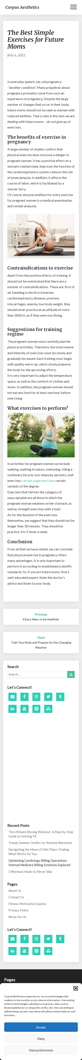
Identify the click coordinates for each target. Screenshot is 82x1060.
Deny (41, 1039)
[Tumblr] (60, 697)
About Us (14, 890)
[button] (76, 988)
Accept (41, 1027)
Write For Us (17, 917)
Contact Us (16, 897)
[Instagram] (36, 697)
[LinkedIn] (12, 709)
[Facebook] (24, 697)
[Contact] (12, 697)
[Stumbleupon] (48, 709)
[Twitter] (48, 697)
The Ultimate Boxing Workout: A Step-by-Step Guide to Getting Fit (40, 834)
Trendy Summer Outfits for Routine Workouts (40, 843)
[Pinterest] (36, 709)
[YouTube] (24, 709)
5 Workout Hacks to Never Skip (30, 871)
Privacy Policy (18, 910)
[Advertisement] (44, 70)
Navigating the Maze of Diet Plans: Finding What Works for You (38, 851)
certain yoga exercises (38, 480)
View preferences (41, 1050)
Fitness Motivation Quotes (27, 904)
